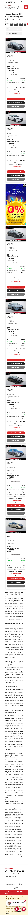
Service (6, 879)
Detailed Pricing (15, 74)
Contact (13, 879)
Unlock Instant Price (16, 99)
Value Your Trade (15, 106)
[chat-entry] (24, 909)
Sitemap (10, 888)
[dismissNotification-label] (25, 901)
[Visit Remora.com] (20, 892)
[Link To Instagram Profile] (15, 876)
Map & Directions (21, 879)
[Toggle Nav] (26, 7)
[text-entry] (17, 909)
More (15, 89)
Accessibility (23, 888)
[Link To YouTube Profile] (12, 876)
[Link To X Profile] (10, 876)
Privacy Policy (16, 888)
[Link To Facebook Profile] (7, 876)
